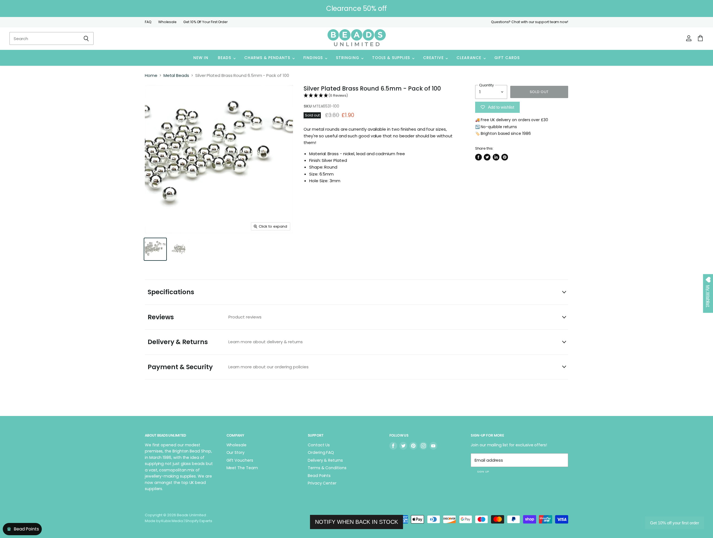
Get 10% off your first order (674, 522)
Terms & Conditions (327, 468)
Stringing (348, 57)
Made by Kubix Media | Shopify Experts (178, 521)
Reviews (205, 317)
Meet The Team (242, 468)
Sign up (483, 471)
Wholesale (167, 22)
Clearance (469, 57)
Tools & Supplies (391, 57)
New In (200, 57)
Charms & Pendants (268, 57)
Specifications (171, 292)
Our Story (235, 452)
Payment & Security (228, 366)
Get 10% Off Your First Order (205, 22)
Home (151, 75)
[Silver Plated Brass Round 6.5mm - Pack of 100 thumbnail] (155, 249)
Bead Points (319, 475)
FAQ (148, 22)
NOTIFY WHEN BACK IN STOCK (356, 522)
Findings (313, 57)
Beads (225, 57)
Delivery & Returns (225, 341)
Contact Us (319, 445)
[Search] (86, 38)
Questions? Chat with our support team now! (529, 22)
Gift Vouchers (239, 460)
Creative (434, 57)
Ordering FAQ (321, 452)
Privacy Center (322, 483)
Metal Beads (176, 75)
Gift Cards (507, 57)
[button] (381, 95)
